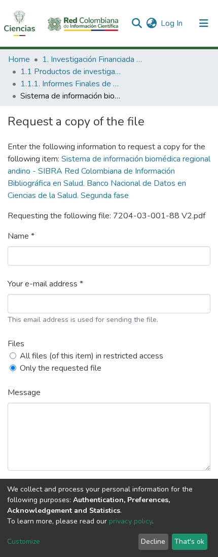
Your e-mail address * (45, 283)
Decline (153, 541)
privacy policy (130, 521)
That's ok (189, 541)
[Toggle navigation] (204, 23)
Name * (21, 236)
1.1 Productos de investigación (71, 71)
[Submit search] (136, 23)
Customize (23, 541)
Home (19, 59)
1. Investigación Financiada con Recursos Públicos (92, 59)
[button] (151, 23)
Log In (172, 23)
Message (24, 392)
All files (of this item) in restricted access (91, 356)
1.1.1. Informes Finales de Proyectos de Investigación (71, 83)
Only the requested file (60, 368)
